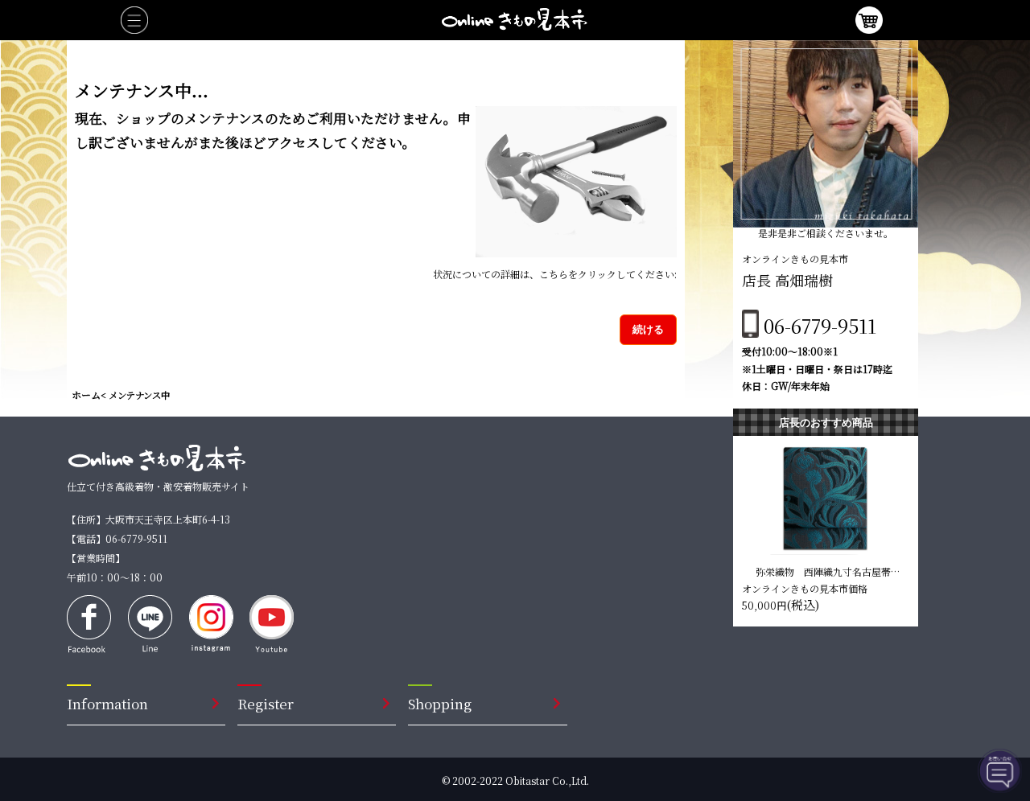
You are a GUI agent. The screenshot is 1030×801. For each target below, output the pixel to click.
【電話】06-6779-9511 (117, 538)
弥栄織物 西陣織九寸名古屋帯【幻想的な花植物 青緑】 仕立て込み (826, 571)
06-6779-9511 (820, 325)
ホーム (86, 394)
